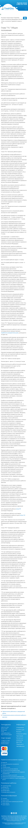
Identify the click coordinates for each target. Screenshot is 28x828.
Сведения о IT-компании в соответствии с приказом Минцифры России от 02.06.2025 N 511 (14, 823)
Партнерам (19, 736)
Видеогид (4, 762)
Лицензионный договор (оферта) (10, 769)
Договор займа (5, 790)
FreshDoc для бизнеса (20, 730)
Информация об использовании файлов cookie (13, 776)
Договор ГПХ (5, 787)
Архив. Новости (6, 804)
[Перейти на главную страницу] (7, 8)
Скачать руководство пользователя (10, 764)
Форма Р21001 (5, 789)
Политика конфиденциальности (9, 775)
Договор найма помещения (8, 792)
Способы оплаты (6, 767)
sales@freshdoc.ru (5, 742)
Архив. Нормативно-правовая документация (12, 801)
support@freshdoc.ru (5, 733)
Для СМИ (19, 742)
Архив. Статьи (5, 800)
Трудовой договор (6, 785)
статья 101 (22, 515)
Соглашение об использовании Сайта (11, 770)
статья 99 (18, 509)
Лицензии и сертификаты (20, 745)
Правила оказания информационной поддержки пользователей (13, 772)
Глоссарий (4, 798)
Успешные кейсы (21, 734)
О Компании (20, 727)
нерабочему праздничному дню (9, 332)
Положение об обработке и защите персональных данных (14, 778)
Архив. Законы (5, 803)
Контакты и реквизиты (19, 739)
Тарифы (4, 765)
